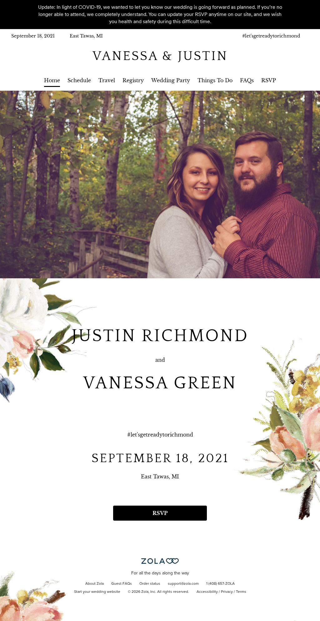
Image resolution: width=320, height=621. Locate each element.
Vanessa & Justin (160, 56)
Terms (241, 592)
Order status (149, 584)
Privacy (227, 592)
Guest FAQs (121, 584)
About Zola (94, 584)
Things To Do (215, 80)
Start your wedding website (97, 592)
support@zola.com (183, 584)
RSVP (268, 80)
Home (52, 80)
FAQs (247, 80)
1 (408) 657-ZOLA (220, 584)
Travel (106, 80)
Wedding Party (170, 80)
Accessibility (207, 592)
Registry (133, 80)
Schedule (79, 80)
